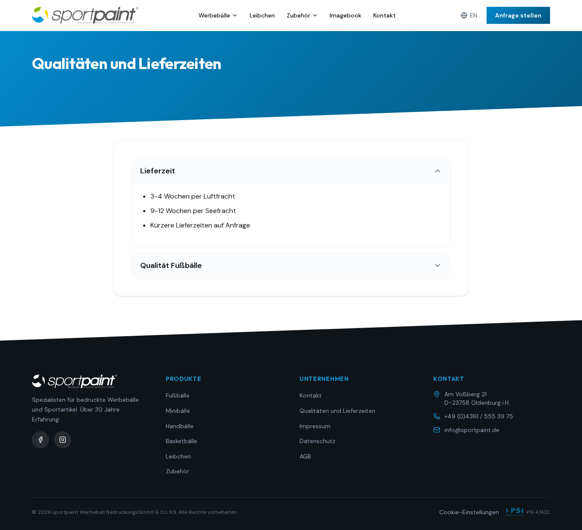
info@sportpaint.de (471, 430)
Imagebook (345, 15)
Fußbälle (178, 395)
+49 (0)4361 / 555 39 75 (478, 416)
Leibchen (262, 15)
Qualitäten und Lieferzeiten (337, 411)
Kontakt (384, 15)
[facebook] (40, 439)
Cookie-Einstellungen (469, 512)
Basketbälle (181, 441)
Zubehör (298, 15)
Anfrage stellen (518, 15)
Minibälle (178, 411)
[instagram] (62, 439)
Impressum (315, 426)
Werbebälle (214, 15)
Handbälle (179, 426)
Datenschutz (317, 441)
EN (473, 15)
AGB (305, 456)
